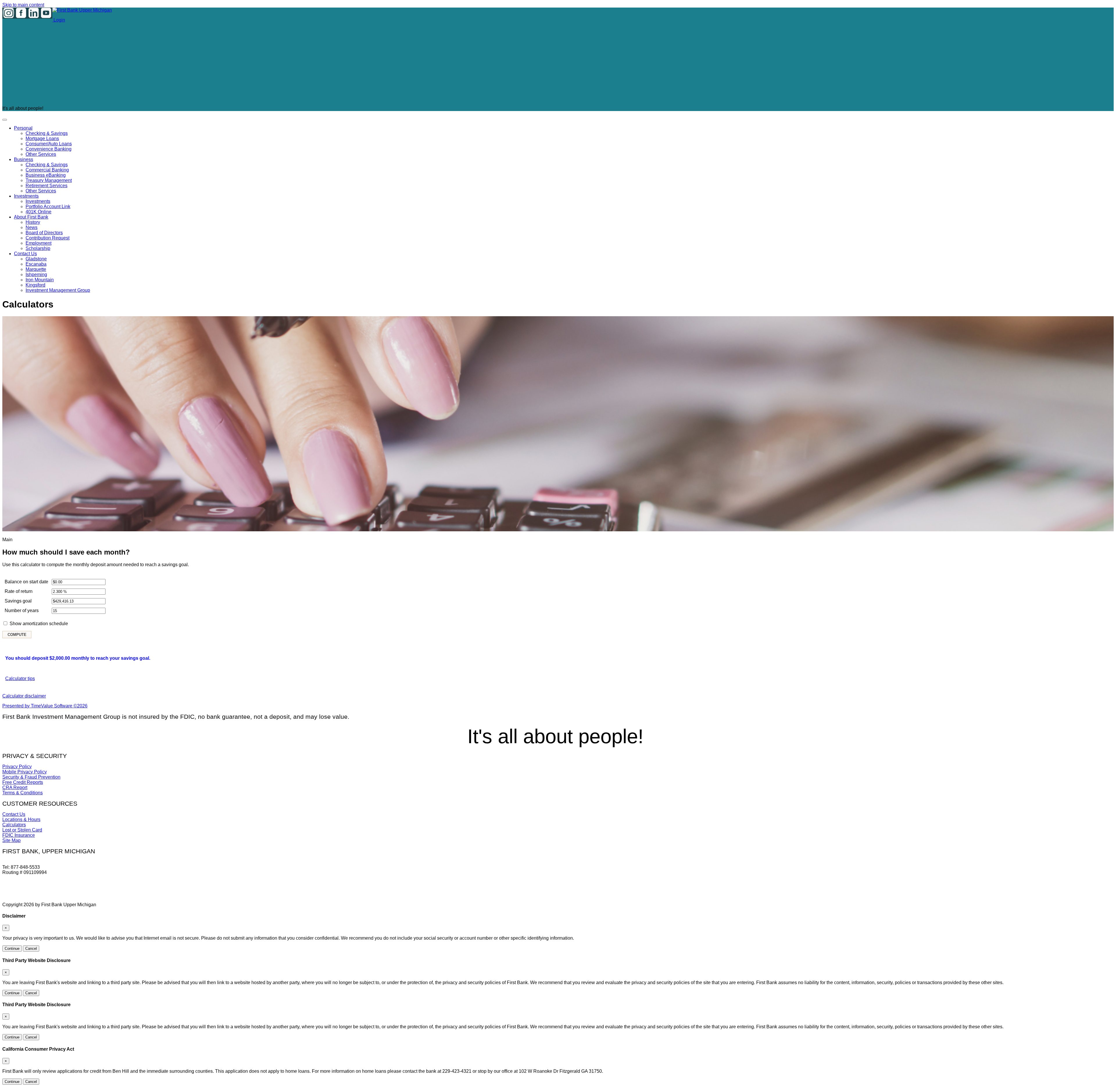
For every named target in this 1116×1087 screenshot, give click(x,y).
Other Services (41, 154)
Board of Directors (44, 232)
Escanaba (36, 264)
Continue (12, 948)
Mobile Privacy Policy (24, 771)
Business (23, 159)
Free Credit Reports (22, 782)
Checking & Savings (47, 133)
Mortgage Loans (42, 138)
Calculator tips (20, 678)
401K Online (38, 211)
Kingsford (35, 285)
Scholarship (38, 248)
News (31, 227)
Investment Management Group (58, 290)
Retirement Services (46, 185)
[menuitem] (564, 141)
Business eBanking (46, 175)
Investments (26, 196)
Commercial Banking (47, 169)
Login (58, 19)
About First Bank (31, 216)
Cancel (31, 948)
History (33, 222)
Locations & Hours (21, 819)
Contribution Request (47, 237)
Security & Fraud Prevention (31, 777)
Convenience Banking (48, 148)
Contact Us (25, 253)
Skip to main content (23, 4)
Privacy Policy (17, 766)
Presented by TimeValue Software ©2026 (44, 705)
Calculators (14, 824)
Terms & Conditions (22, 792)
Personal (23, 128)
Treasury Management (49, 180)
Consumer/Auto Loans (49, 143)
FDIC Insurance (18, 835)
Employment (38, 243)
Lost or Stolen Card (22, 829)
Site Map (11, 840)
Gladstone (36, 258)
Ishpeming (36, 274)
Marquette (36, 269)
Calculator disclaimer (24, 695)
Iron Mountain (40, 279)
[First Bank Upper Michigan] (82, 10)
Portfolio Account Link (48, 206)
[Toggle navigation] (4, 120)
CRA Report (14, 787)
